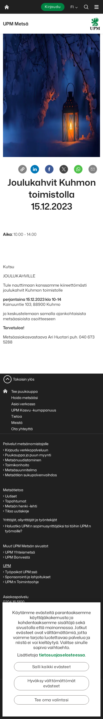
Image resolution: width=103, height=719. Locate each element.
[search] (86, 7)
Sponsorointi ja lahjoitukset (28, 576)
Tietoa (16, 416)
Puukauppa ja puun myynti (28, 455)
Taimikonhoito (17, 465)
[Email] (92, 169)
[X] (64, 169)
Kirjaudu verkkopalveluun (26, 450)
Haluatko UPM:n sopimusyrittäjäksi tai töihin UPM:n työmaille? (48, 528)
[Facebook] (49, 169)
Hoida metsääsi (24, 397)
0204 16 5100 (13, 601)
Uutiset (11, 496)
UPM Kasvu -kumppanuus (33, 410)
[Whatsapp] (78, 169)
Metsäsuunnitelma (21, 470)
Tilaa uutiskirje (17, 511)
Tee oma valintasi (51, 700)
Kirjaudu (53, 6)
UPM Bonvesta (18, 557)
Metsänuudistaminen (23, 460)
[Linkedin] (34, 169)
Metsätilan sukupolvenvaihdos (31, 475)
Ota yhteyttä (22, 428)
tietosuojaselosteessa (62, 655)
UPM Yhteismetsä (20, 552)
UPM (7, 565)
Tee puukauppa (24, 391)
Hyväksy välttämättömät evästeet (52, 683)
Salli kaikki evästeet (51, 666)
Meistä (16, 422)
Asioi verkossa (23, 403)
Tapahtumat (15, 501)
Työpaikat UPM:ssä (21, 571)
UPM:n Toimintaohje (22, 581)
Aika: (7, 234)
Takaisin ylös (23, 379)
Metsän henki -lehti (21, 506)
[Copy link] (22, 169)
